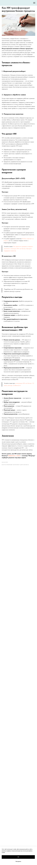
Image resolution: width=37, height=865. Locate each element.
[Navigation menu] (34, 2)
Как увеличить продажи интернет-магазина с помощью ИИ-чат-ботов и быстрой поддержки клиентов (18, 249)
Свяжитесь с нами (14, 455)
